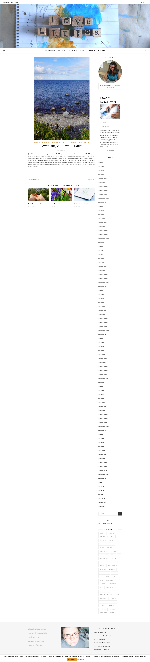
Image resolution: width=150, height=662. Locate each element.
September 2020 (103, 426)
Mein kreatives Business (108, 602)
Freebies (90, 50)
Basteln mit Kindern (107, 544)
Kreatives (110, 587)
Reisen (80, 143)
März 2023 (101, 306)
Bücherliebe (38, 143)
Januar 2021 (102, 410)
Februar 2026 (102, 178)
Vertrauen (103, 612)
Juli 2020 (100, 434)
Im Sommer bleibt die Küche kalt (37, 633)
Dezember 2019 (103, 462)
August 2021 (102, 382)
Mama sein (114, 598)
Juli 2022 (100, 338)
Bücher (109, 547)
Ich (66, 143)
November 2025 (103, 190)
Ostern (102, 605)
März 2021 (101, 402)
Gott (101, 576)
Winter (112, 612)
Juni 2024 (101, 250)
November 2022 (103, 322)
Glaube (61, 143)
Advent (102, 533)
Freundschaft (112, 565)
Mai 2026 (101, 170)
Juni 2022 (101, 342)
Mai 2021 (101, 394)
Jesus (101, 587)
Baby (112, 536)
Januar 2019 (102, 506)
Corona (113, 551)
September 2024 (103, 238)
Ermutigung (104, 558)
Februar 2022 (102, 358)
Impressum (6, 2)
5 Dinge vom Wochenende (36, 641)
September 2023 (103, 282)
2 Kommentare (91, 179)
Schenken (111, 605)
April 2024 (101, 258)
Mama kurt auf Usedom (35, 645)
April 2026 (101, 174)
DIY (119, 554)
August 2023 (102, 286)
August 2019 (102, 478)
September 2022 (103, 330)
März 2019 (101, 498)
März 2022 (101, 354)
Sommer (86, 143)
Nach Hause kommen (100, 632)
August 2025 (102, 202)
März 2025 (101, 218)
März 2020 (101, 450)
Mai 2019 (101, 490)
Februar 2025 (102, 222)
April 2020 (101, 446)
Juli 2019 (100, 482)
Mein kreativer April (81, 204)
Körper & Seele (105, 591)
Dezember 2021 (103, 366)
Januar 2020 (102, 458)
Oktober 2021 (102, 374)
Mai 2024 (101, 254)
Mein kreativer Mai (35, 204)
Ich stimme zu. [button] (72, 659)
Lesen (117, 594)
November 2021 (103, 370)
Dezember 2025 (103, 186)
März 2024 (101, 262)
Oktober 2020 (102, 422)
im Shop (102, 583)
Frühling (103, 569)
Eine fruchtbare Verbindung (102, 646)
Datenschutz (15, 2)
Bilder (102, 547)
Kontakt (101, 50)
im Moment (110, 580)
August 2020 (102, 430)
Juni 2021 (101, 390)
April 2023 (101, 302)
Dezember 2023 (103, 274)
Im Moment (73, 143)
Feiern (114, 562)
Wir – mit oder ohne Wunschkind (103, 636)
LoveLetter (103, 598)
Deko (113, 554)
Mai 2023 (101, 298)
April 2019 (101, 494)
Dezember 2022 (103, 318)
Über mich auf (102, 643)
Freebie (102, 565)
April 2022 (101, 350)
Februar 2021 (102, 406)
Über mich (61, 50)
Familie (47, 143)
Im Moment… (56, 204)
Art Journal (104, 536)
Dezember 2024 (103, 230)
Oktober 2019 (102, 470)
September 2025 (103, 198)
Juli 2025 (100, 206)
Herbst (108, 576)
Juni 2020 (101, 438)
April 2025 (101, 214)
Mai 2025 (101, 210)
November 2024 (103, 234)
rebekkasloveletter (34, 179)
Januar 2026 (102, 182)
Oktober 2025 (102, 194)
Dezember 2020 (103, 414)
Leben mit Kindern (106, 594)
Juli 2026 (100, 162)
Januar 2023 (102, 314)
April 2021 (101, 398)
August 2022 (102, 334)
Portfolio (73, 50)
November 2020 (103, 418)
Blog (82, 50)
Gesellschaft (104, 573)
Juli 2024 (100, 246)
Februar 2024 (102, 266)
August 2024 (102, 242)
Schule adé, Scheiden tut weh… (37, 629)
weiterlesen (61, 173)
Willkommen (50, 50)
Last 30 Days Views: (104, 523)
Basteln (112, 540)
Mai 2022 (101, 346)
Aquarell (111, 533)
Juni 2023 (101, 294)
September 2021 (103, 378)
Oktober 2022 (102, 326)
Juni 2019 (101, 486)
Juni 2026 (101, 166)
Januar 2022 (102, 362)
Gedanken (54, 143)
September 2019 (103, 474)
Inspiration (112, 583)
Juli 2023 (100, 290)
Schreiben (103, 609)
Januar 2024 (102, 270)
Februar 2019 (102, 502)
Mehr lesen (80, 659)
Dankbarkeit (104, 554)
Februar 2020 (102, 454)
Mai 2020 (101, 442)
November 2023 (103, 278)
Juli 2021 (100, 386)
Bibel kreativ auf (101, 649)
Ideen (101, 580)
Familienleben (104, 562)
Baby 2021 (103, 540)
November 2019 (103, 466)
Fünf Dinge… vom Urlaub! (61, 146)
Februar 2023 (102, 310)
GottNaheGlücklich (99, 639)
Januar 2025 (102, 226)
